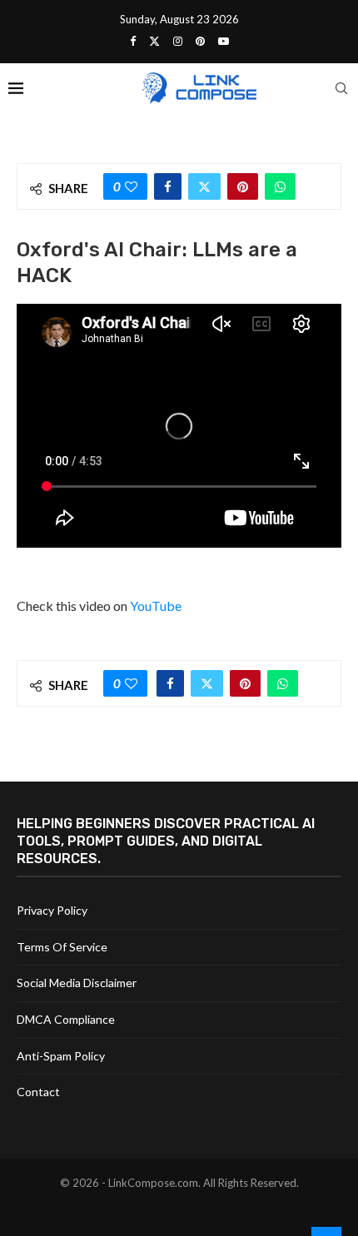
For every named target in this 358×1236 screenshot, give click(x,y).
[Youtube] (223, 40)
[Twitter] (154, 40)
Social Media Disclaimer (77, 982)
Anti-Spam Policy (61, 1056)
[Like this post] (131, 186)
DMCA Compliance (66, 1019)
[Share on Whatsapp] (280, 186)
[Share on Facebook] (167, 186)
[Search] (341, 88)
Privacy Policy (52, 910)
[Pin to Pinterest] (242, 186)
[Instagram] (177, 40)
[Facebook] (133, 40)
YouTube (155, 605)
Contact (38, 1092)
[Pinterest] (200, 40)
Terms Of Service (62, 947)
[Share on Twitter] (204, 186)
